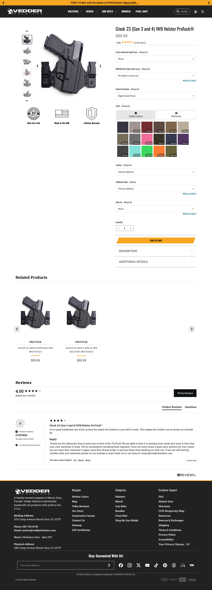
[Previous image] (37, 66)
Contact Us (78, 520)
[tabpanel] (156, 139)
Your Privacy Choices (171, 544)
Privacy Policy (167, 534)
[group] (32, 391)
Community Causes (83, 515)
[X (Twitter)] (138, 565)
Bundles (126, 11)
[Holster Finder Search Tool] (182, 11)
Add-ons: (124, 202)
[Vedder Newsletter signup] (109, 565)
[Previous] (3, 3)
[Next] (209, 3)
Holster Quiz (166, 501)
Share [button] (87, 460)
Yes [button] (75, 460)
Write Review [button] (185, 393)
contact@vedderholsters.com (39, 530)
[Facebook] (120, 565)
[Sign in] (195, 11)
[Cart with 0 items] (202, 11)
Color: (123, 106)
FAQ (161, 496)
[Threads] (174, 565)
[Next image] (100, 66)
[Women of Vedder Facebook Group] (182, 565)
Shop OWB (130, 2)
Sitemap (77, 525)
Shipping (164, 525)
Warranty (164, 506)
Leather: (124, 165)
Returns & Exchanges (171, 520)
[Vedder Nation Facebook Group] (191, 565)
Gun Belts (108, 11)
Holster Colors (80, 496)
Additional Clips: (126, 182)
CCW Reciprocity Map (171, 510)
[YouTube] (147, 565)
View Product (35, 313)
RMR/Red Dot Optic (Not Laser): (133, 68)
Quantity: (119, 222)
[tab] (135, 115)
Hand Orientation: (127, 89)
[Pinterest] (165, 565)
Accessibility (166, 539)
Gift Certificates (81, 530)
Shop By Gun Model (126, 520)
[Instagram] (129, 565)
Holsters (73, 11)
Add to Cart (139, 240)
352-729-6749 (30, 526)
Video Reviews (80, 506)
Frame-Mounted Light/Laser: (131, 52)
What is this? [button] (189, 80)
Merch (90, 11)
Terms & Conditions (170, 530)
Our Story (77, 510)
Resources (165, 515)
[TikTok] (156, 565)
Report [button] (81, 460)
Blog (74, 501)
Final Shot (142, 11)
